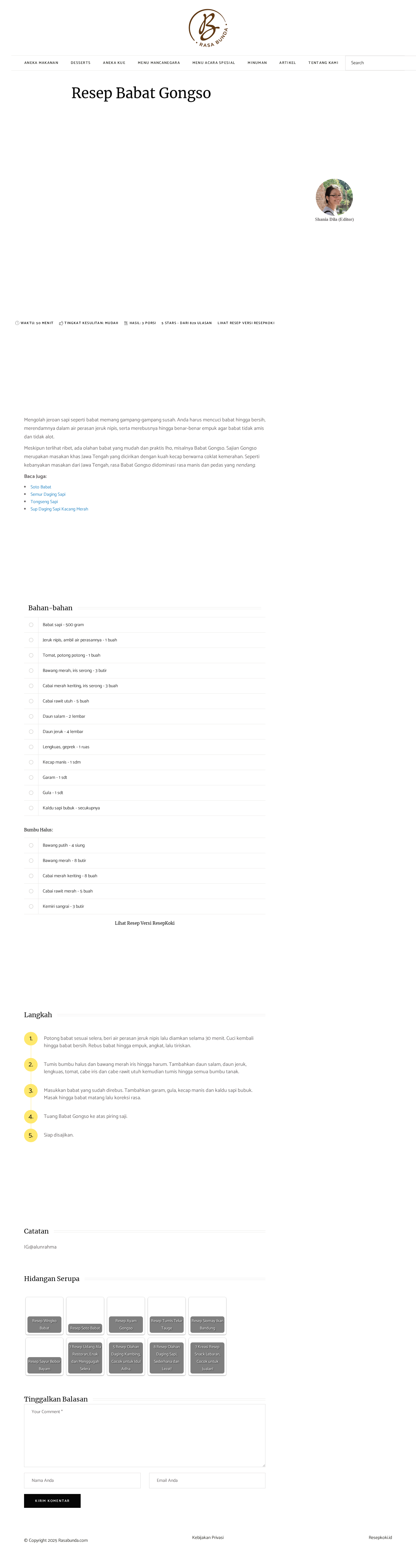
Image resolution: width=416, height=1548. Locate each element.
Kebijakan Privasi (208, 1537)
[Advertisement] (144, 280)
